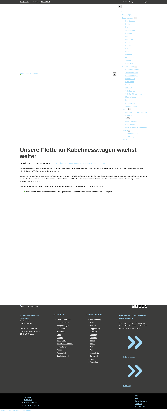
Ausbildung (127, 386)
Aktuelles (59, 163)
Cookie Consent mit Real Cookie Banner (15, 410)
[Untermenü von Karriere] (129, 131)
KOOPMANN (85, 163)
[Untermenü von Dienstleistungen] (135, 67)
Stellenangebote (129, 357)
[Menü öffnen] (114, 74)
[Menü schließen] (119, 6)
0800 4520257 (45, 2)
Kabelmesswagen (72, 163)
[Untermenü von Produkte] (129, 109)
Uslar (103, 163)
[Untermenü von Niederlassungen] (136, 18)
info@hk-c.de (24, 2)
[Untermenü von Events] (128, 118)
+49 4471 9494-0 (31, 328)
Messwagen (95, 163)
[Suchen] (145, 2)
